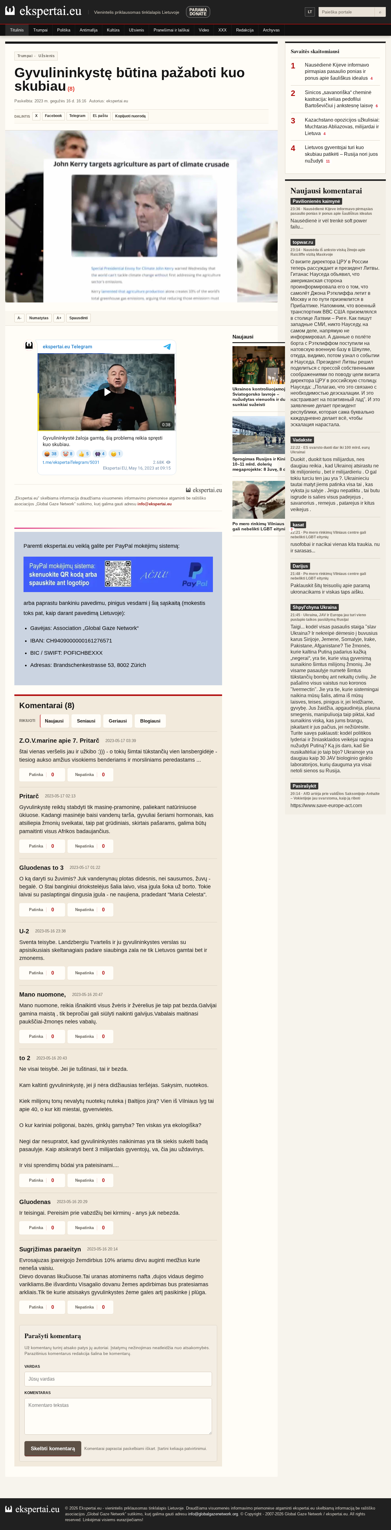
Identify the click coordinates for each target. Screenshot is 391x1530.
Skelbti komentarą (53, 1448)
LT (310, 12)
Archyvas (271, 30)
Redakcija (245, 30)
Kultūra (113, 30)
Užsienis (136, 30)
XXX (222, 30)
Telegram (77, 116)
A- (19, 318)
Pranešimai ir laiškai (171, 30)
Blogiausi (150, 720)
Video (204, 30)
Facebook (53, 116)
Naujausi (54, 720)
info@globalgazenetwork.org (213, 1514)
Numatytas (39, 318)
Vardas (32, 1366)
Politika (63, 30)
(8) (71, 89)
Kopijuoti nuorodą (130, 116)
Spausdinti (78, 318)
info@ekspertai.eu (154, 504)
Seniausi (86, 720)
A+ (59, 318)
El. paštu (100, 116)
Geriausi (118, 720)
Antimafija (88, 30)
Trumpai (40, 30)
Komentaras (37, 1393)
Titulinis (17, 30)
